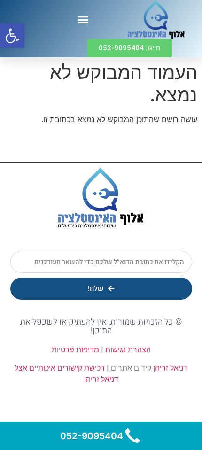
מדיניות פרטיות (75, 349)
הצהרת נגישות (128, 349)
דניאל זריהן (170, 368)
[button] (83, 20)
